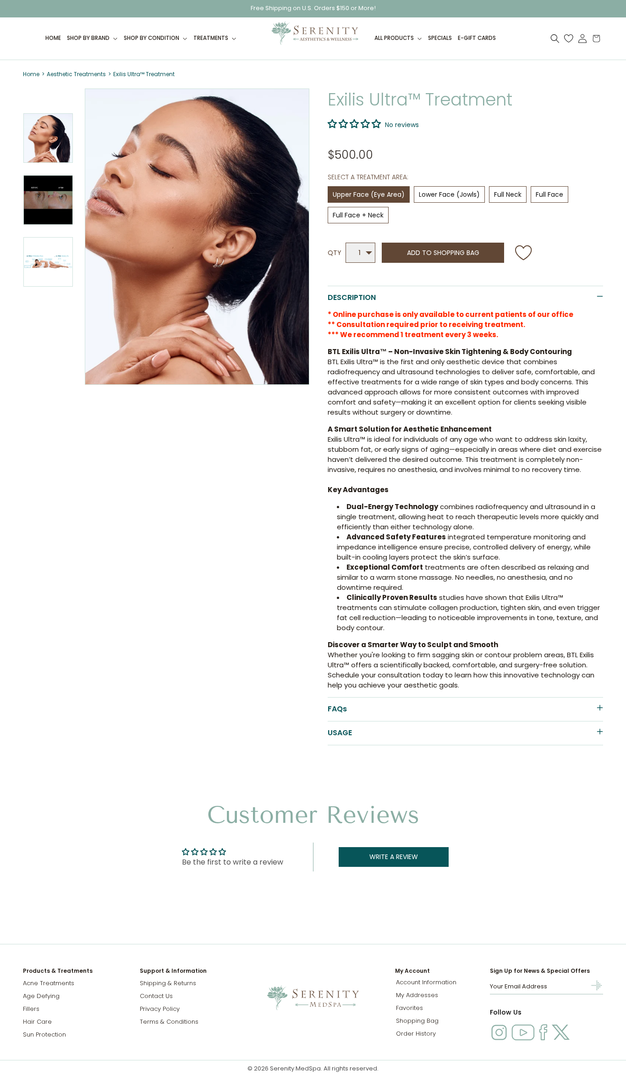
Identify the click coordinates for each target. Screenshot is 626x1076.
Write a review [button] (393, 856)
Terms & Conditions (169, 1021)
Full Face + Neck (358, 215)
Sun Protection (44, 1034)
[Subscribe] (592, 985)
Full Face (549, 194)
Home (31, 74)
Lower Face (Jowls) (449, 194)
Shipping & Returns (168, 983)
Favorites (409, 1008)
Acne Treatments (48, 983)
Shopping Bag (417, 1020)
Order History (416, 1033)
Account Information (426, 982)
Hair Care (37, 1021)
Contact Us (156, 996)
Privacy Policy (160, 1008)
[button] (92, 38)
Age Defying (41, 996)
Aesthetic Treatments (76, 74)
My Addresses (417, 995)
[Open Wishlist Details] (569, 38)
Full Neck (508, 194)
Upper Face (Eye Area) (369, 194)
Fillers (31, 1008)
